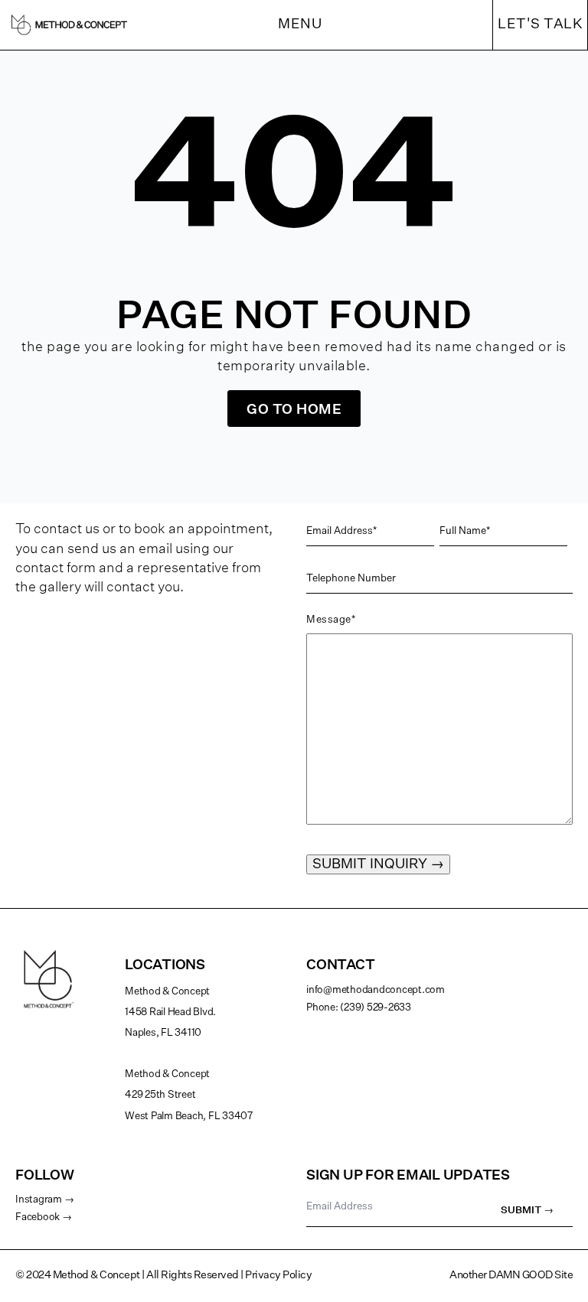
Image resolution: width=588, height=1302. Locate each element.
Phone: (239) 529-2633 (358, 1008)
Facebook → (43, 1217)
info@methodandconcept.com (375, 990)
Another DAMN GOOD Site (511, 1275)
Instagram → (44, 1200)
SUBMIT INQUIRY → (378, 864)
